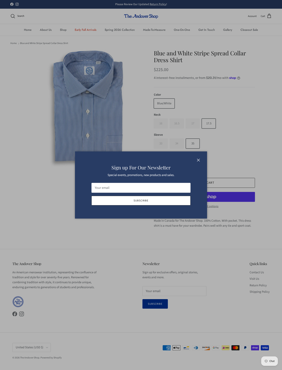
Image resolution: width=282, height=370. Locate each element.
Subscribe (141, 200)
